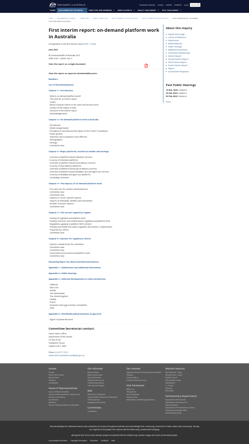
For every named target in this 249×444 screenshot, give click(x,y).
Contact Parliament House (136, 380)
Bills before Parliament (96, 394)
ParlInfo (169, 5)
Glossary (168, 388)
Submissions (173, 40)
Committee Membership (179, 52)
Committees (84, 18)
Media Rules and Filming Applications (140, 399)
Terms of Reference (177, 37)
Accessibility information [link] (58, 440)
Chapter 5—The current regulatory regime (70, 212)
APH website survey (173, 380)
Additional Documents (178, 49)
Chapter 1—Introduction (61, 90)
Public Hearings (175, 46)
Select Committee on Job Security (125, 18)
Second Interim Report (178, 59)
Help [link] (113, 440)
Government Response (178, 71)
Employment (170, 383)
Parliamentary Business (70, 10)
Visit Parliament (170, 10)
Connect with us (132, 377)
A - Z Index (169, 385)
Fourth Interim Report (178, 65)
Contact (160, 5)
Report (171, 68)
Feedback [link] (104, 440)
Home (53, 10)
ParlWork (178, 5)
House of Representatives (59, 392)
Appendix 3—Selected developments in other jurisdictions (77, 279)
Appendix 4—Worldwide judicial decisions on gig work (75, 313)
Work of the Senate (56, 375)
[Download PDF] (146, 66)
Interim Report (174, 56)
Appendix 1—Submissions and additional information (75, 267)
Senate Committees (100, 18)
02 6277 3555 (61, 352)
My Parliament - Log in (173, 372)
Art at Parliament (132, 394)
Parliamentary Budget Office (176, 410)
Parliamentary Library (96, 383)
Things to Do (131, 392)
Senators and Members (100, 10)
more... (169, 101)
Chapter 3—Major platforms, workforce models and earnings (79, 151)
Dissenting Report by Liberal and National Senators (74, 261)
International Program (96, 385)
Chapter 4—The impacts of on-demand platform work (75, 183)
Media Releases (175, 43)
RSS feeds (169, 391)
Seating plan (53, 383)
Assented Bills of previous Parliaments (102, 397)
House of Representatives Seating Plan (64, 405)
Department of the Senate (175, 399)
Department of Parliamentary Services (180, 407)
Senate (51, 372)
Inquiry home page (176, 34)
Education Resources (96, 380)
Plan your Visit (131, 397)
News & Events (125, 10)
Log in (186, 5)
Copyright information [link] (78, 440)
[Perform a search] (198, 5)
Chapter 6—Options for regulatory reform (70, 238)
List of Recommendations (61, 84)
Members (53, 79)
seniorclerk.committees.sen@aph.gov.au (66, 355)
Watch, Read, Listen (95, 375)
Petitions (129, 375)
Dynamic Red (54, 377)
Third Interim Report (177, 62)
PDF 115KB (90, 44)
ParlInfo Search (171, 377)
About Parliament (147, 10)
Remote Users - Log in (173, 375)
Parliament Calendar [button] (147, 5)
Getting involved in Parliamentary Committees (143, 372)
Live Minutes (53, 399)
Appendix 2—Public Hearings (63, 273)
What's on (130, 389)
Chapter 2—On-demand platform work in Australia (73, 119)
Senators (52, 380)
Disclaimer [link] (94, 440)
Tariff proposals (94, 399)
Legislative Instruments (96, 402)
